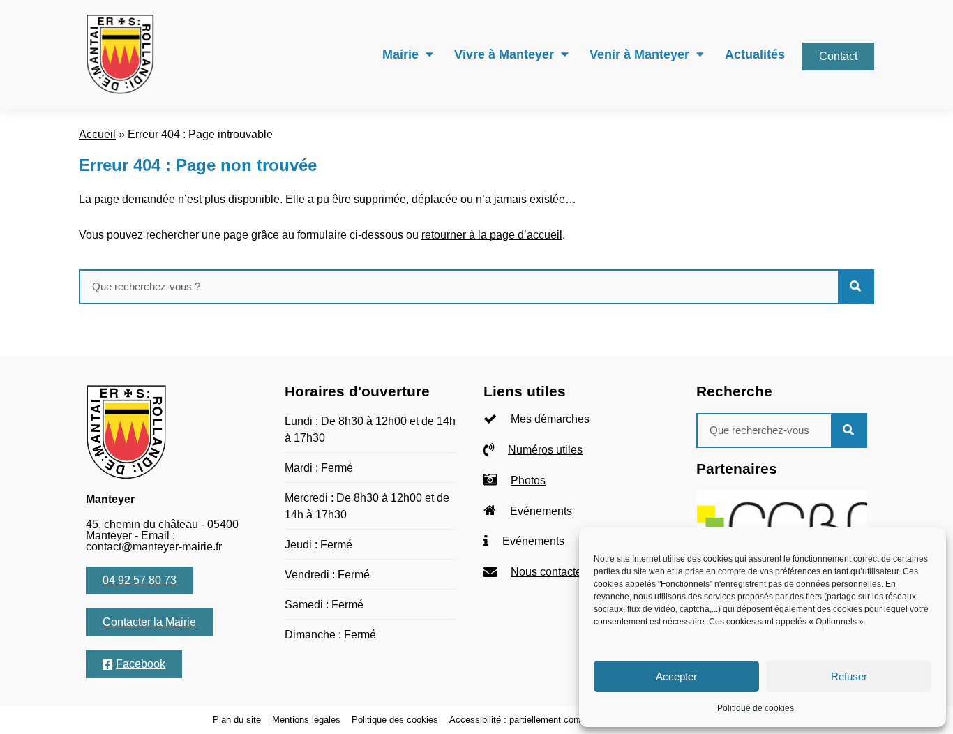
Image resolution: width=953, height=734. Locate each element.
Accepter (676, 676)
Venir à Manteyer (639, 54)
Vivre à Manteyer (504, 54)
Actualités (755, 54)
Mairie (400, 54)
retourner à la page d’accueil (491, 235)
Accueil (97, 134)
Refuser (849, 676)
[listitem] (575, 420)
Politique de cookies (755, 708)
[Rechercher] (855, 287)
